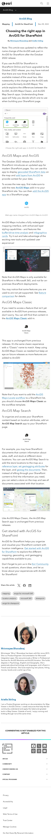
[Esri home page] (7, 4)
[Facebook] (33, 746)
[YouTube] (44, 751)
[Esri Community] (33, 751)
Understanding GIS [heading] (10, 769)
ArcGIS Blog (8, 10)
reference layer (9, 466)
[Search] (41, 3)
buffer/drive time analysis (15, 232)
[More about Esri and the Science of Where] (7, 749)
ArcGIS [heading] (5, 759)
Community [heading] (7, 764)
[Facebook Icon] (24, 586)
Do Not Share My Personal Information (18, 833)
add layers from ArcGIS (28, 175)
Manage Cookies (9, 827)
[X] (39, 746)
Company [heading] (6, 774)
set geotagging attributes (32, 466)
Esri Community (40, 564)
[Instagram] (39, 751)
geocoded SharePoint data (31, 172)
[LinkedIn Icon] (29, 586)
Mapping (6, 24)
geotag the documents (28, 469)
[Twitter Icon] (18, 586)
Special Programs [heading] (9, 779)
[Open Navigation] (48, 3)
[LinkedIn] (44, 746)
